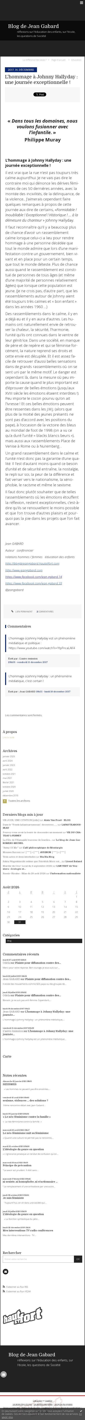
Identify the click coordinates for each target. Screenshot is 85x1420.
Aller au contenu (11, 3)
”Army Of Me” (10, 847)
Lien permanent (23, 611)
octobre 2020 (9, 786)
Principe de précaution (17, 1165)
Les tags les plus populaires (63, 1404)
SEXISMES (9, 1084)
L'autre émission (13, 1031)
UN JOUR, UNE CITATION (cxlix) (21, 820)
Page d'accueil (58, 59)
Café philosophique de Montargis (43, 847)
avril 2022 (7, 769)
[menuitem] (35, 59)
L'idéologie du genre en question (23, 1149)
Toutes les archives (19, 800)
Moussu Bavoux (12, 852)
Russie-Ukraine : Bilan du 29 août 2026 (24, 873)
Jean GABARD (11, 979)
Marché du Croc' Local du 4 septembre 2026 (27, 866)
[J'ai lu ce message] (81, 1410)
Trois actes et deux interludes (19, 857)
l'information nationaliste (65, 873)
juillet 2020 (8, 791)
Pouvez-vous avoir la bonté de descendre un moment (32, 832)
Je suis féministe (13, 1198)
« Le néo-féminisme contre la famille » (27, 1116)
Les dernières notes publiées (43, 1404)
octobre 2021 (9, 773)
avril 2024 (7, 760)
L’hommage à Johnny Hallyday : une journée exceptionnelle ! (41, 79)
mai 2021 (7, 778)
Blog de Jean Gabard (33, 26)
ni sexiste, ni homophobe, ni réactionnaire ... (30, 1181)
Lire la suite (8, 737)
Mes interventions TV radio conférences (28, 1230)
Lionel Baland (74, 861)
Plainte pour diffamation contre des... (38, 963)
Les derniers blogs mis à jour (22, 1404)
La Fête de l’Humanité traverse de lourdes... (27, 840)
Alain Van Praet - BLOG (57, 820)
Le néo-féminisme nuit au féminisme (26, 1133)
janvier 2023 (9, 765)
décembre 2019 (10, 795)
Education (76, 59)
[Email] (5, 1271)
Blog (9, 940)
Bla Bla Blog (47, 857)
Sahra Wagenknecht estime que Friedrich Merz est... (32, 861)
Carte (7, 1056)
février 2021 (8, 782)
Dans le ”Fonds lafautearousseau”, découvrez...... (30, 824)
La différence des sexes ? (34, 59)
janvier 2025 (9, 756)
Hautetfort (48, 1401)
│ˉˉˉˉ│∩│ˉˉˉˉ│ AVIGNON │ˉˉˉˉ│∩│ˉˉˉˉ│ (45, 852)
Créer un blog (37, 1401)
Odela (6, 963)
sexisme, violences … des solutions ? (25, 1100)
